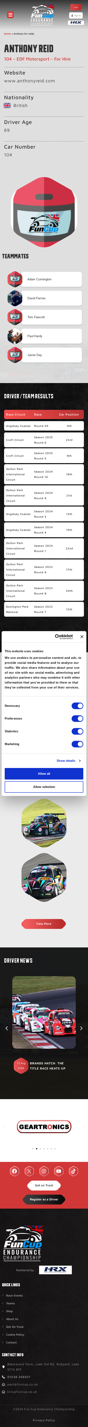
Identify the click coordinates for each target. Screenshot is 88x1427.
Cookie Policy (15, 1334)
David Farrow (36, 298)
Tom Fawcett (36, 317)
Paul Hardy (34, 336)
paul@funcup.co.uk (22, 1384)
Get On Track (15, 1326)
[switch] (77, 718)
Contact (11, 1342)
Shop (9, 1311)
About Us (12, 1319)
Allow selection (44, 787)
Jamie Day (34, 355)
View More (43, 923)
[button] (6, 1028)
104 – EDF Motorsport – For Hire (37, 59)
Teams (10, 1303)
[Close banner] (81, 636)
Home (7, 33)
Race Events (14, 1295)
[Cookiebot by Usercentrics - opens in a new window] (55, 637)
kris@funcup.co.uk (22, 1391)
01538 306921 (18, 1377)
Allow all (44, 773)
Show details (66, 760)
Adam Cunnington (39, 279)
